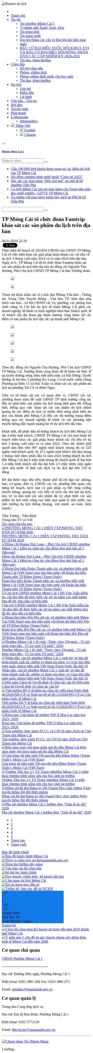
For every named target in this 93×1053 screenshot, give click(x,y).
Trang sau (18, 840)
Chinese (29, 135)
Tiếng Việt (22, 126)
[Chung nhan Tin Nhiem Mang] (25, 1041)
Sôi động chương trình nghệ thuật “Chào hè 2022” (47, 177)
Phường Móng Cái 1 (13, 151)
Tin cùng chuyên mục (17, 524)
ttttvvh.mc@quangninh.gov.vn (33, 1030)
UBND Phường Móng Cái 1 (22, 958)
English (29, 130)
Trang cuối (18, 844)
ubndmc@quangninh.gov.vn (32, 989)
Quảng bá (9, 925)
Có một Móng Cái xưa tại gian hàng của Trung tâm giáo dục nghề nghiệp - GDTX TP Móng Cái (51, 191)
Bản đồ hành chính (15, 852)
